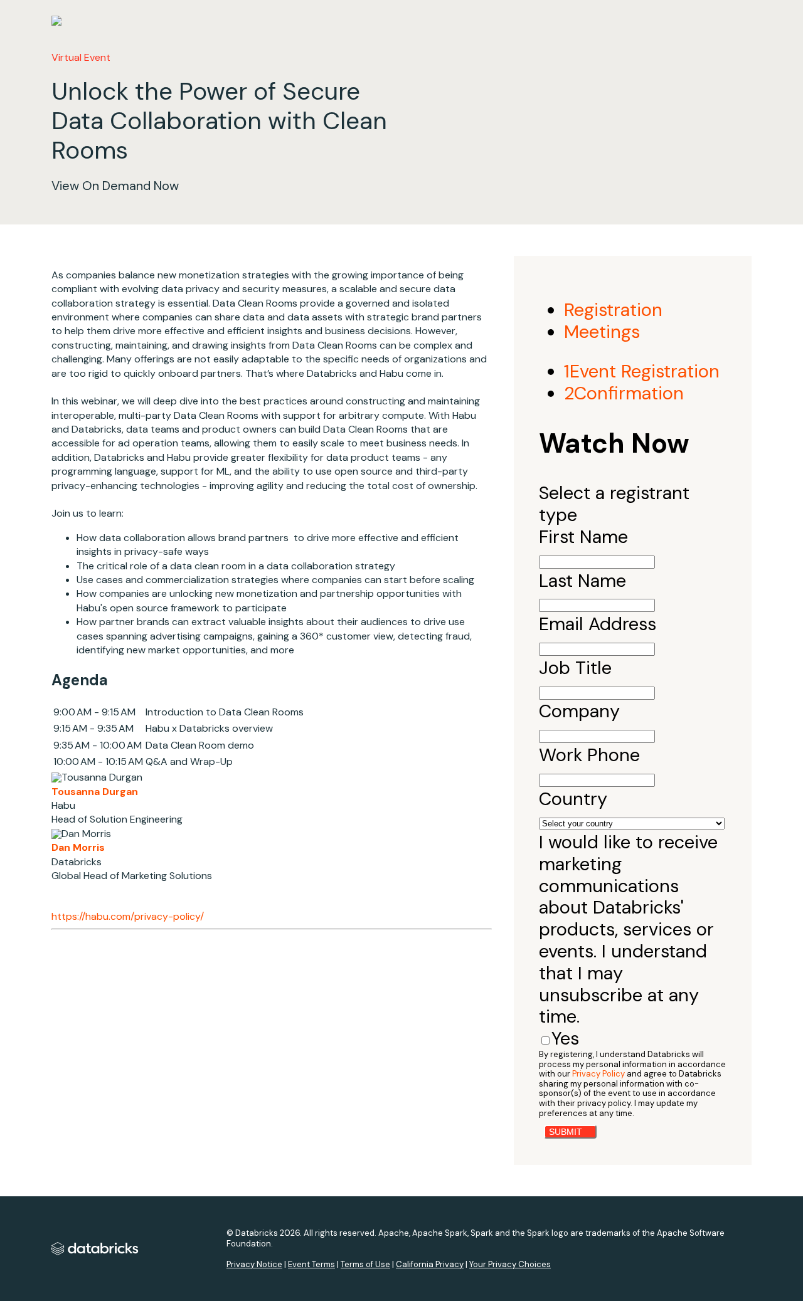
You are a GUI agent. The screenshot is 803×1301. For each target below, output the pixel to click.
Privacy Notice (254, 1264)
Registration (613, 310)
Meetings (602, 332)
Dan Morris (78, 847)
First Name (583, 537)
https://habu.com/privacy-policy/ (127, 916)
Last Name (582, 581)
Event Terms (311, 1264)
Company (579, 711)
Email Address (597, 624)
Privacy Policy (598, 1073)
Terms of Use (365, 1264)
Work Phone (589, 755)
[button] (570, 1132)
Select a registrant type (614, 504)
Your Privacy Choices (510, 1264)
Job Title (575, 668)
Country (573, 799)
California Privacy (430, 1264)
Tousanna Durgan (94, 791)
